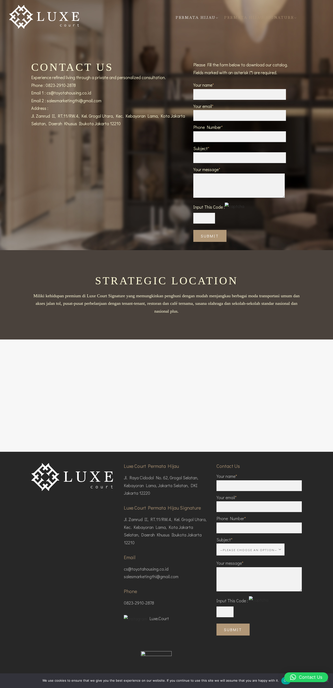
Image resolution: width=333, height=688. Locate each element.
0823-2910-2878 (61, 85)
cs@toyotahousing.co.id (69, 93)
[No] (326, 680)
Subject (224, 540)
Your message (229, 563)
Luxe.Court (159, 618)
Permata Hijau (195, 17)
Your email (226, 497)
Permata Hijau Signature (259, 17)
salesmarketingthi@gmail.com (74, 100)
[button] (306, 677)
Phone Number (231, 518)
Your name (226, 476)
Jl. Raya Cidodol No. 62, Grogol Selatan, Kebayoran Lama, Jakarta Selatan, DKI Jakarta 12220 (161, 485)
